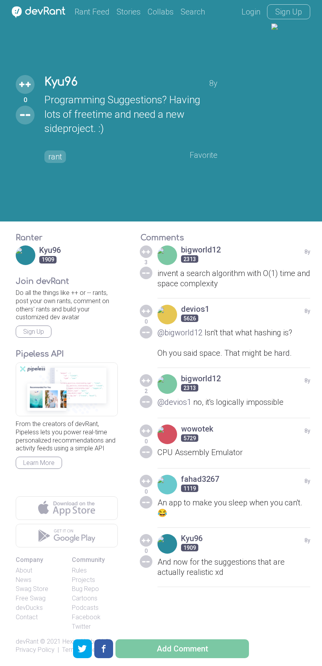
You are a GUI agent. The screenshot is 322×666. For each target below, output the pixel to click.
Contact (27, 617)
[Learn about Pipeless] (67, 389)
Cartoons (84, 598)
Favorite (204, 155)
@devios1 (174, 402)
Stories (129, 11)
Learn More (39, 463)
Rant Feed (92, 11)
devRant (27, 641)
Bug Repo (85, 589)
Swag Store (32, 589)
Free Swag (31, 598)
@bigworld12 (180, 332)
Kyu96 (60, 82)
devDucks (29, 607)
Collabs (161, 11)
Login (251, 11)
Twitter (81, 626)
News (23, 580)
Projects (83, 580)
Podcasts (85, 607)
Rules (79, 570)
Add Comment (182, 648)
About (24, 570)
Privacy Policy (35, 649)
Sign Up (288, 11)
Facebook (86, 617)
